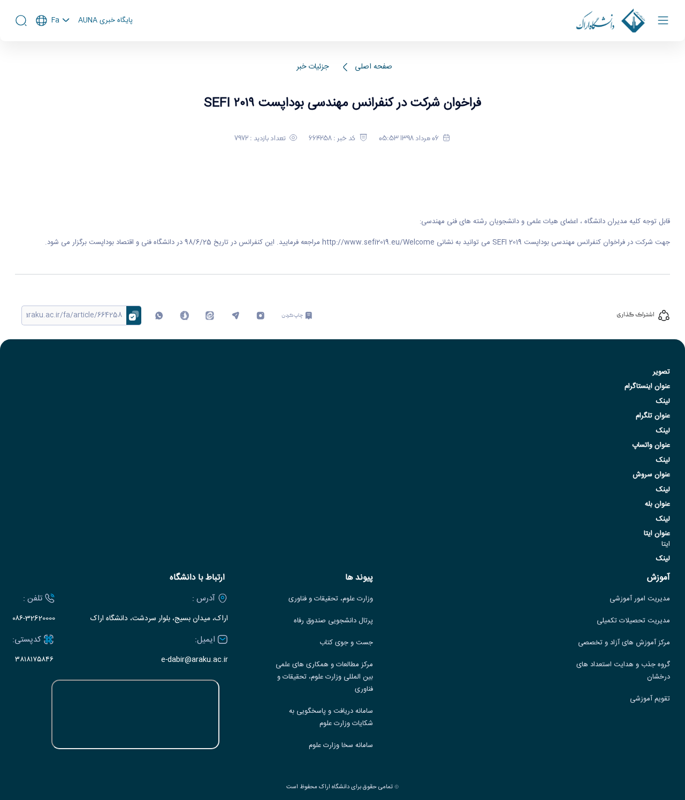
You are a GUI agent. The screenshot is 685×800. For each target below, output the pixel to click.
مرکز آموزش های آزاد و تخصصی (624, 643)
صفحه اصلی (373, 67)
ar (53, 64)
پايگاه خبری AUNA (105, 21)
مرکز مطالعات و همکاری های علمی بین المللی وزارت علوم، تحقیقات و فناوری (324, 677)
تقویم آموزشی (650, 699)
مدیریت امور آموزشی (640, 599)
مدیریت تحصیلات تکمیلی (633, 621)
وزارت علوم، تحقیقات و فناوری (330, 599)
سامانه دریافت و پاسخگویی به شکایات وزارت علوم (331, 717)
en (53, 49)
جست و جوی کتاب (346, 643)
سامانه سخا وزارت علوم (341, 745)
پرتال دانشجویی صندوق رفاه (333, 621)
